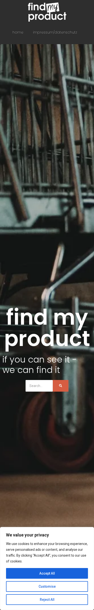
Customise (47, 586)
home (18, 32)
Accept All (47, 573)
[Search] (60, 386)
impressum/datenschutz (55, 32)
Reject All (47, 600)
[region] (47, 568)
